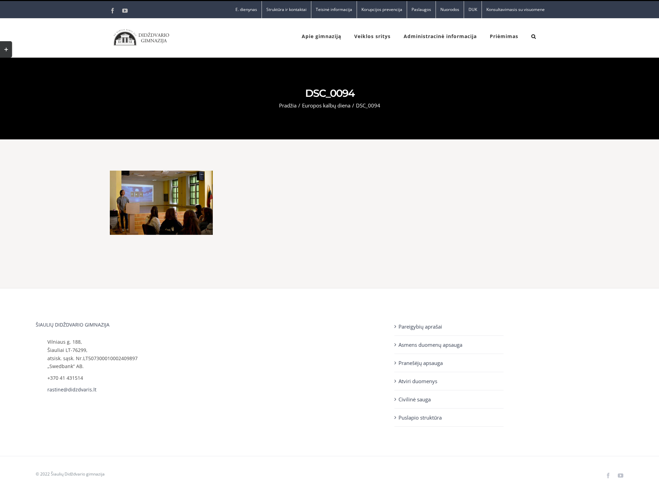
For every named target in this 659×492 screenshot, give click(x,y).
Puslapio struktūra (420, 417)
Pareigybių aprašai (420, 326)
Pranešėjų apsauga (420, 362)
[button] (533, 36)
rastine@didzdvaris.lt (71, 389)
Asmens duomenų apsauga (430, 344)
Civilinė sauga (414, 399)
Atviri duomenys (417, 381)
